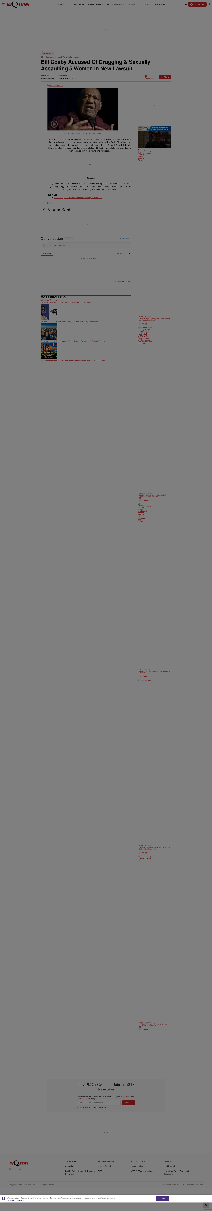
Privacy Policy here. (17, 1200)
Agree (163, 1198)
